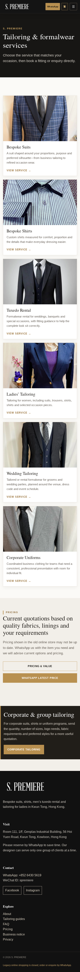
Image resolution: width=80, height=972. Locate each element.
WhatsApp (52, 6)
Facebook (12, 890)
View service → (19, 170)
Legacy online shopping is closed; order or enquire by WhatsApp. (37, 965)
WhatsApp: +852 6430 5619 (22, 875)
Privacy (8, 939)
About (7, 914)
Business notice (14, 934)
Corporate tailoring (23, 749)
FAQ (6, 924)
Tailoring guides (14, 919)
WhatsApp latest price (40, 678)
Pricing (8, 929)
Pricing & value (40, 666)
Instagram (33, 890)
